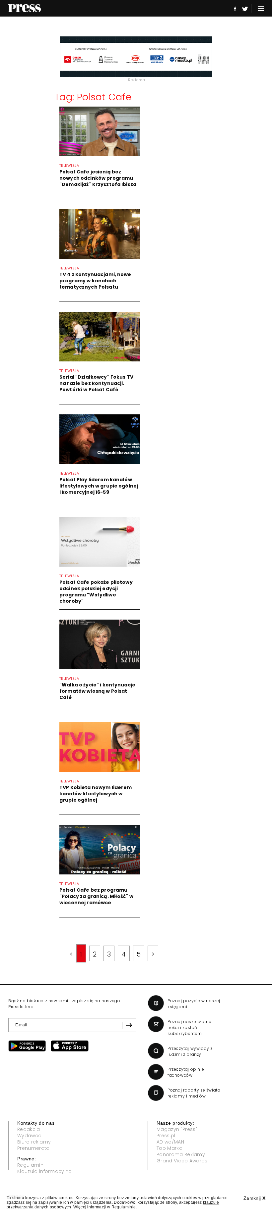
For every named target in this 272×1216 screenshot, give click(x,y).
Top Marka (169, 1148)
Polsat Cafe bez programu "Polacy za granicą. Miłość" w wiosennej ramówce (96, 896)
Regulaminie (123, 1207)
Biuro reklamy (34, 1142)
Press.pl (166, 1135)
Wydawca (29, 1135)
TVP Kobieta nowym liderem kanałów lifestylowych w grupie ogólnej (95, 793)
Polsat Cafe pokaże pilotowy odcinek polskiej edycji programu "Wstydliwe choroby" (96, 591)
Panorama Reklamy (181, 1154)
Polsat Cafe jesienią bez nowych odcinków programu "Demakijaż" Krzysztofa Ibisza (97, 178)
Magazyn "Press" (177, 1129)
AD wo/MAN (170, 1142)
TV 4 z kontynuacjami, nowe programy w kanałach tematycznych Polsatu (95, 280)
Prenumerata (33, 1148)
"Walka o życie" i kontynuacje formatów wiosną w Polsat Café (97, 691)
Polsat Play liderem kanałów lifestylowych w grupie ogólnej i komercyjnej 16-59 (98, 485)
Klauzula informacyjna (44, 1171)
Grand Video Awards (182, 1160)
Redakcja (28, 1129)
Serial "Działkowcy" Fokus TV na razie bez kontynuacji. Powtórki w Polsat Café (96, 383)
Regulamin (30, 1165)
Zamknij (254, 1198)
